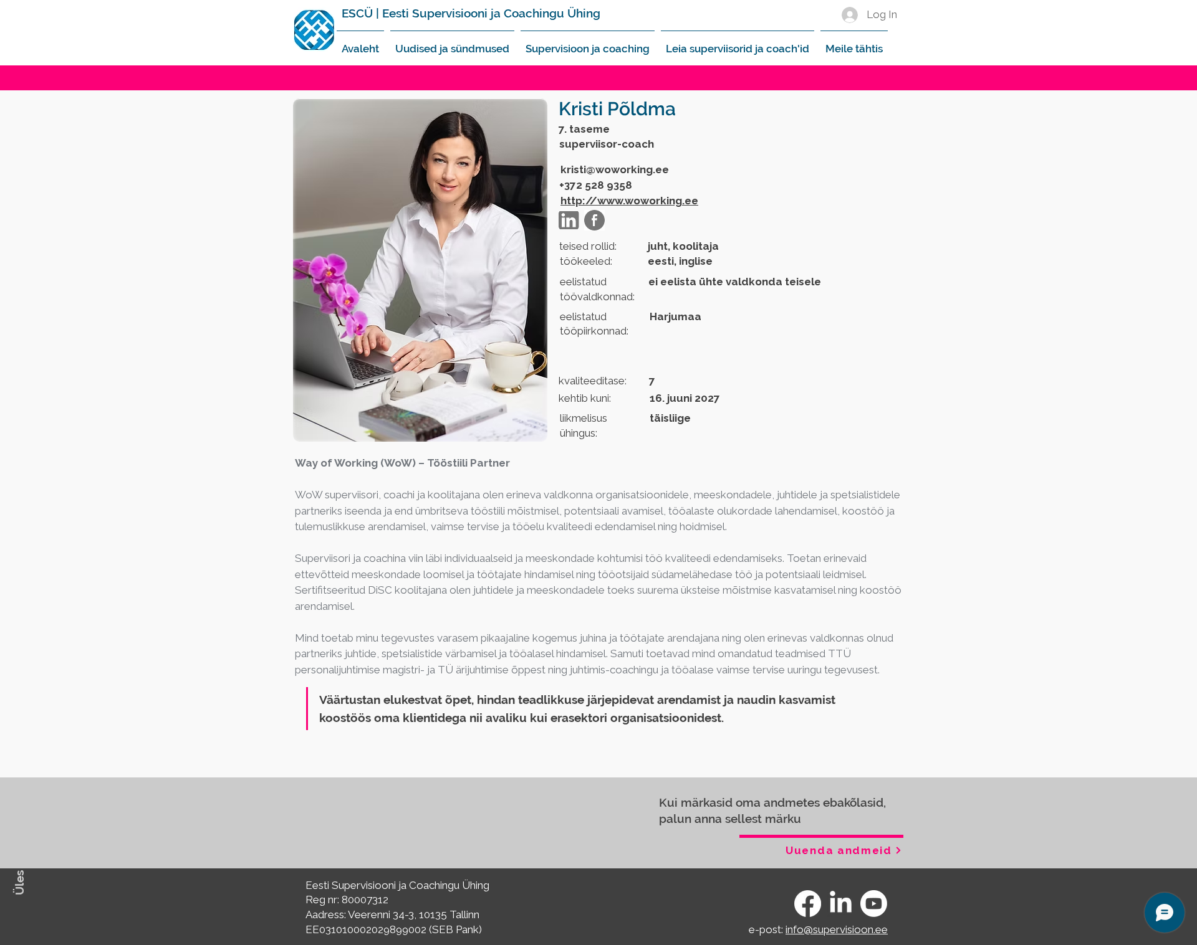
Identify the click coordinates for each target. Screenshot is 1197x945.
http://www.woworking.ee (629, 200)
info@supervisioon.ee (837, 929)
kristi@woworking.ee (614, 169)
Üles (19, 882)
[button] (452, 43)
